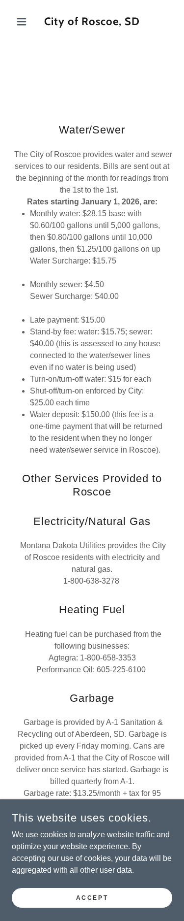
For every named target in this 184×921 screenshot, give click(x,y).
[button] (24, 22)
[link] (92, 21)
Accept (92, 897)
